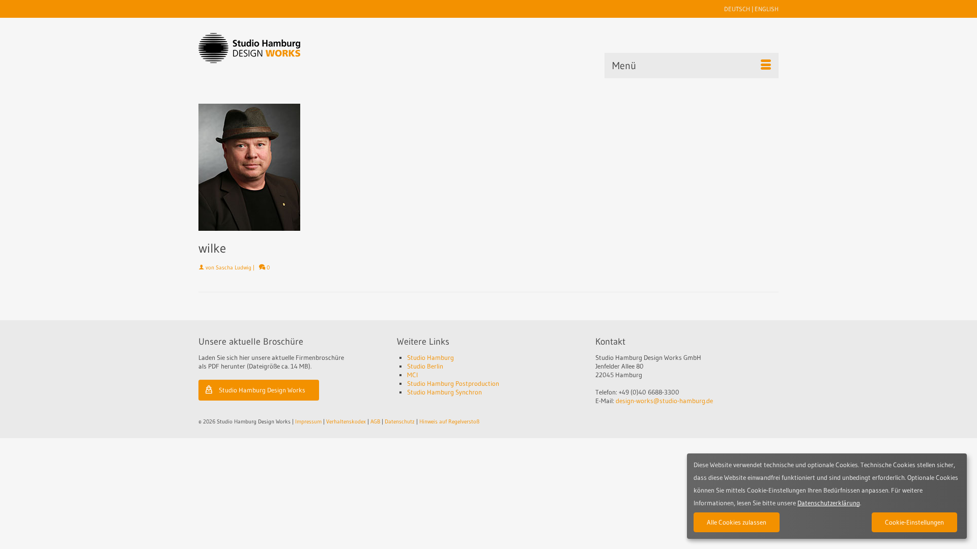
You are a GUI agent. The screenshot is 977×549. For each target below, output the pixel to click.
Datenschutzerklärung (828, 503)
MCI (412, 375)
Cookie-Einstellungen (914, 522)
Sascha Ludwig (233, 267)
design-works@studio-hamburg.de (664, 400)
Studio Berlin (425, 366)
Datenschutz (400, 421)
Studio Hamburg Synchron (444, 392)
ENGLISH (767, 9)
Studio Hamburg (430, 357)
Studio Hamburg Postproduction (453, 383)
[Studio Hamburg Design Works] (265, 48)
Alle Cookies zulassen (736, 522)
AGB (375, 421)
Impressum (308, 421)
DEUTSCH (737, 9)
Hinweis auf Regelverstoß (449, 421)
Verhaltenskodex (346, 421)
